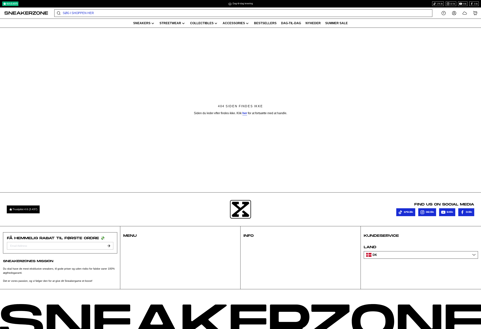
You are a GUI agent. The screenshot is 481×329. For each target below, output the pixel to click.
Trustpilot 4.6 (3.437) (25, 209)
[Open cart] (475, 13)
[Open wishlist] (464, 13)
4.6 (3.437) (12, 3)
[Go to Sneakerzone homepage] (24, 13)
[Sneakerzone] (240, 209)
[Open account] (454, 13)
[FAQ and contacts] (443, 13)
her (244, 113)
